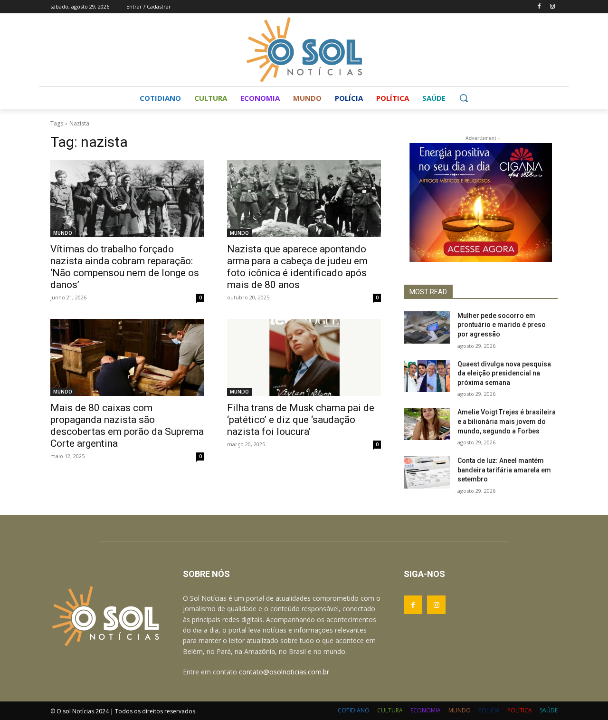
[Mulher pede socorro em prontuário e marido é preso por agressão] (427, 327)
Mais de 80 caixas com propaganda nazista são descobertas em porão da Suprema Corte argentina (127, 425)
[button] (463, 97)
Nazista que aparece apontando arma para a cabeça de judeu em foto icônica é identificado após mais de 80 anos (297, 266)
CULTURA (390, 710)
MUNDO (62, 233)
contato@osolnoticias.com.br (284, 671)
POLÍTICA (519, 710)
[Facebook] (538, 6)
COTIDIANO (354, 710)
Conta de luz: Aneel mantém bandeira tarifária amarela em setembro (504, 470)
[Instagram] (552, 6)
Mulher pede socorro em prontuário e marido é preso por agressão (501, 325)
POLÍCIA (489, 710)
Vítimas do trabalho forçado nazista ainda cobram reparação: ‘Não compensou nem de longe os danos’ (124, 266)
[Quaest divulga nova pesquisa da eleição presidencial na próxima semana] (427, 376)
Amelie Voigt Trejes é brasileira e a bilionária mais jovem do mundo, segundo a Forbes (506, 421)
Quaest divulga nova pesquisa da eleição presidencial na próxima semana (504, 373)
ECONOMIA (425, 710)
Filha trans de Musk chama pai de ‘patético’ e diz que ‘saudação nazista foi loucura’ (300, 419)
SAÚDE (549, 710)
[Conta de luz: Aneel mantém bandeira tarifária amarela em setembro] (427, 472)
